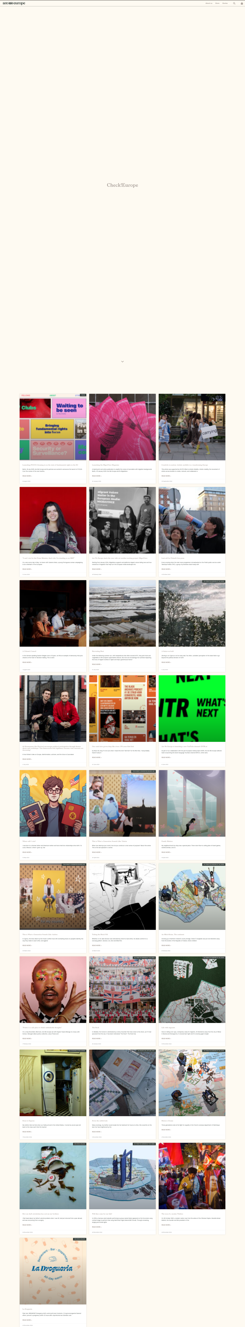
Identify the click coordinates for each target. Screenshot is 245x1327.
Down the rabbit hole (99, 1121)
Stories (225, 3)
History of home (167, 1121)
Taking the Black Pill (100, 934)
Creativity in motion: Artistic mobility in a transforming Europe (185, 465)
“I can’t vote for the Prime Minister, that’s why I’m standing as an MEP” (48, 558)
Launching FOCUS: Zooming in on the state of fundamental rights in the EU (50, 465)
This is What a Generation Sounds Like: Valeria (109, 841)
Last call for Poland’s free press (173, 558)
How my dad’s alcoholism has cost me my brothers (40, 1214)
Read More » (27, 476)
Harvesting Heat (98, 651)
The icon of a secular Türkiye (172, 1214)
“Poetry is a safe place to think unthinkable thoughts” (42, 1027)
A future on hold (168, 651)
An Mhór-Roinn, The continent (173, 934)
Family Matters (167, 841)
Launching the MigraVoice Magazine (105, 465)
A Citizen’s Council (29, 651)
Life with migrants (168, 1027)
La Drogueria (27, 1309)
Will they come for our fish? (102, 1214)
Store (217, 3)
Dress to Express (28, 1121)
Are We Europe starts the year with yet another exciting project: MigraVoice (119, 558)
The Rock (95, 1027)
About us (209, 3)
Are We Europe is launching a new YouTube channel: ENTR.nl (184, 746)
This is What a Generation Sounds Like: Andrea (40, 934)
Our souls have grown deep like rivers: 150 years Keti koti (113, 746)
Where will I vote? (29, 841)
